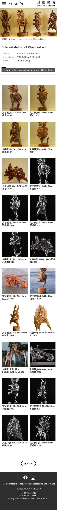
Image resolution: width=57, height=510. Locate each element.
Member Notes (10, 484)
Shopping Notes (26, 484)
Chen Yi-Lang (23, 60)
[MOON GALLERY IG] (32, 478)
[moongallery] (46, 3)
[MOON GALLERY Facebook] (25, 478)
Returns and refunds (45, 484)
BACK (29, 463)
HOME (4, 39)
